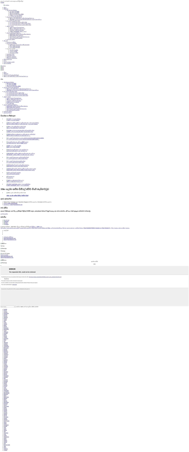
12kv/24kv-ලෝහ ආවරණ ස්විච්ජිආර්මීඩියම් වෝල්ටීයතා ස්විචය (25, 19)
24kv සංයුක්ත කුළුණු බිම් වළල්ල (17, 28)
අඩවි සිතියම (32, 226)
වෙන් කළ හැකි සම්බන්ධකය (16, 30)
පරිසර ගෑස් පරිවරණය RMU (16, 14)
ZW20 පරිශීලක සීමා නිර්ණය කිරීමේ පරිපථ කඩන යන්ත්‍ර (20, 170)
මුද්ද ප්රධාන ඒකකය (11, 10)
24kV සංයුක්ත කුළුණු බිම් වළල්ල (14, 181)
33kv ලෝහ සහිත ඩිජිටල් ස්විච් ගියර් (15, 128)
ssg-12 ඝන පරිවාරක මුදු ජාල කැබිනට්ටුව (16, 151)
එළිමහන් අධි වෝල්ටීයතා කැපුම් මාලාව (19, 36)
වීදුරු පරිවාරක (10, 103)
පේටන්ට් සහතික (13, 50)
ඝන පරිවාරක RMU (14, 11)
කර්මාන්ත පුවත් (10, 55)
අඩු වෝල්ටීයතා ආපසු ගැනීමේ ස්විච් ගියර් (19, 23)
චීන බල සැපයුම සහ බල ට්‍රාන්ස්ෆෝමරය (72, 228)
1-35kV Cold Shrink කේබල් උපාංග (17, 31)
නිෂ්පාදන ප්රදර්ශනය (11, 58)
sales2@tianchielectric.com (7, 257)
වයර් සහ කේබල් (10, 39)
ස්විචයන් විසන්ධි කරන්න (15, 38)
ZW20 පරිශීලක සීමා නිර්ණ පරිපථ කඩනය (20, 34)
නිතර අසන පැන (8, 59)
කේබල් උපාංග (10, 26)
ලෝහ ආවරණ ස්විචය (56, 228)
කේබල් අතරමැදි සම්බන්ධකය (16, 27)
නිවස (5, 7)
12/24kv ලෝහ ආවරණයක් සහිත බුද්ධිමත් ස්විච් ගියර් (19, 131)
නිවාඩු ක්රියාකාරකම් (14, 46)
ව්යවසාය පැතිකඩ (11, 42)
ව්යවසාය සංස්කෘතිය (11, 43)
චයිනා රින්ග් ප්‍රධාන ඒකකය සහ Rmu (40, 228)
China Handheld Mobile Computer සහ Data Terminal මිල (97, 228)
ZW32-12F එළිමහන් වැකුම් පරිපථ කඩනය (17, 166)
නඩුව (5, 60)
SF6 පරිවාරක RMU (14, 13)
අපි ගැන (6, 40)
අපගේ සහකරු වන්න (9, 62)
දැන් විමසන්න (4, 213)
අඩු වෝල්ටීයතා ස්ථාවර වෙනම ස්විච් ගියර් (20, 24)
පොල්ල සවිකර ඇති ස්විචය (13, 32)
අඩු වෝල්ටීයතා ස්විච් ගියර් (13, 20)
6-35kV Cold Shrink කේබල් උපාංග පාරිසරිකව (17, 185)
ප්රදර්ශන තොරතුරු (11, 56)
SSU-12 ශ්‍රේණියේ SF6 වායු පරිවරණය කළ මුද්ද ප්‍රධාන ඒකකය (22, 124)
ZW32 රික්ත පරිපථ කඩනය (16, 35)
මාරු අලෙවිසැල (8, 112)
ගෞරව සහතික (13, 51)
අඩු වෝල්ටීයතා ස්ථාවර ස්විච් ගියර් (18, 22)
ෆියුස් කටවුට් (9, 177)
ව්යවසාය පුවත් (10, 54)
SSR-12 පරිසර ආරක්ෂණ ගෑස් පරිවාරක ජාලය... (18, 135)
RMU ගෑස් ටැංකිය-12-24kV (13, 147)
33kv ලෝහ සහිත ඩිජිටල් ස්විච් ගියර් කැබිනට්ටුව (21, 18)
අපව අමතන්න (7, 63)
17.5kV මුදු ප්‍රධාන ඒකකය (15, 15)
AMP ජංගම (39, 226)
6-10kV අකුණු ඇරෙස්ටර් (12, 102)
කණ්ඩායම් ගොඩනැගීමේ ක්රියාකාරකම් (19, 44)
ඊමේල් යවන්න (4, 254)
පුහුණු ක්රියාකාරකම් (14, 47)
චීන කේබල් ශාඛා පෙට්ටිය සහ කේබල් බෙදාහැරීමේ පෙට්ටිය (16, 228)
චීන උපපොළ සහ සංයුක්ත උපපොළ (120, 228)
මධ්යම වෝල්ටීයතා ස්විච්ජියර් (14, 16)
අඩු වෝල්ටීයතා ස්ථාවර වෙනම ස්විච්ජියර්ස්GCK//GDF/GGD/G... (22, 139)
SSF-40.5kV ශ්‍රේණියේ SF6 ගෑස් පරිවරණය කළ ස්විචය (20, 154)
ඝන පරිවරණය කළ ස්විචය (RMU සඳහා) (16, 143)
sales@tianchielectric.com (7, 256)
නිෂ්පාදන (6, 9)
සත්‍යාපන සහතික (13, 52)
